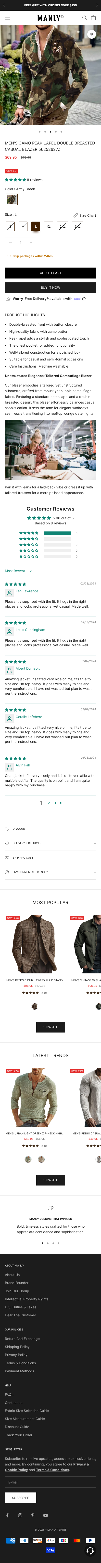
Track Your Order (18, 1435)
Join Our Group (17, 1291)
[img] (15, 584)
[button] (16, 180)
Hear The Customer (20, 1315)
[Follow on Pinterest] (32, 1515)
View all (50, 1027)
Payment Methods (19, 1371)
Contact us (13, 1403)
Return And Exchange (22, 1339)
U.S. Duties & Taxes (20, 1307)
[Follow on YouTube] (45, 1515)
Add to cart (50, 273)
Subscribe (20, 1498)
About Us (12, 1275)
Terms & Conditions (20, 1363)
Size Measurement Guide (25, 1419)
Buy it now (50, 287)
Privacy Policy (16, 1355)
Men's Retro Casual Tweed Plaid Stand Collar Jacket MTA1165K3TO (34, 981)
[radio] (11, 199)
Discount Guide (17, 1427)
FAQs (9, 1394)
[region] (50, 1220)
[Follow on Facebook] (7, 1515)
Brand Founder (16, 1283)
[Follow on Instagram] (20, 1515)
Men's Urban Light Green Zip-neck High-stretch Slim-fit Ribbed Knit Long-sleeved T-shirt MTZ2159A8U (34, 1134)
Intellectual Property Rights (26, 1299)
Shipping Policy (17, 1347)
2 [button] (49, 803)
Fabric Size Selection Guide (27, 1411)
